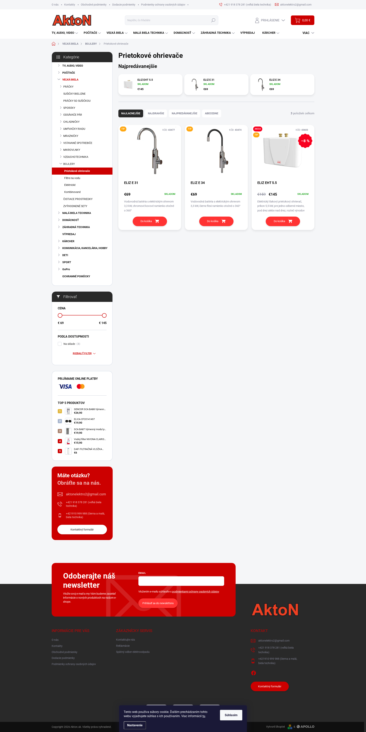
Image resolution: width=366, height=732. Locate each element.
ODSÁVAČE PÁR (72, 114)
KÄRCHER (68, 241)
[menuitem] (65, 33)
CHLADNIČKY (71, 121)
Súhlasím (231, 715)
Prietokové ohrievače (77, 171)
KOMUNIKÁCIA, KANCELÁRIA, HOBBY (85, 248)
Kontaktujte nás (125, 639)
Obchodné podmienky (94, 4)
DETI (65, 255)
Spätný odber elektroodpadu (133, 651)
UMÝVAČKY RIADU (74, 128)
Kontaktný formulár (82, 529)
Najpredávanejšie (184, 113)
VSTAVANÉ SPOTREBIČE (77, 142)
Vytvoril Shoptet (275, 726)
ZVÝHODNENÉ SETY (75, 206)
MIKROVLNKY (71, 149)
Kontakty (69, 4)
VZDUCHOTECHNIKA (75, 156)
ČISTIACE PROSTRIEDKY (77, 199)
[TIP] (149, 152)
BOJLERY (69, 163)
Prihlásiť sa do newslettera (158, 603)
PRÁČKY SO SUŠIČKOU (77, 100)
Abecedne (211, 113)
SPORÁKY (69, 107)
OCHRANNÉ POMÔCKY (76, 276)
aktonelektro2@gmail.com (86, 494)
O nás (55, 4)
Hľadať (213, 20)
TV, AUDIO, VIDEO (72, 65)
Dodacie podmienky (123, 4)
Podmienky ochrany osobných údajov (163, 4)
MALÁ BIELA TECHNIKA (76, 212)
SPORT (66, 262)
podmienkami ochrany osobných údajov (195, 591)
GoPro (66, 269)
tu (203, 716)
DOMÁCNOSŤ (70, 220)
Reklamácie (123, 645)
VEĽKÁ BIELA (70, 79)
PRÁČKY (68, 86)
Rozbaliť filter (82, 353)
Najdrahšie (156, 113)
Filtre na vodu (72, 178)
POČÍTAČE (68, 72)
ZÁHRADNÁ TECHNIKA (76, 227)
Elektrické (69, 184)
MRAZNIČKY (70, 135)
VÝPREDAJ (69, 234)
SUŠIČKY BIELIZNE (74, 93)
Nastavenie (135, 725)
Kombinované (72, 191)
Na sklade (71, 344)
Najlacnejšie (130, 113)
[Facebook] (253, 672)
